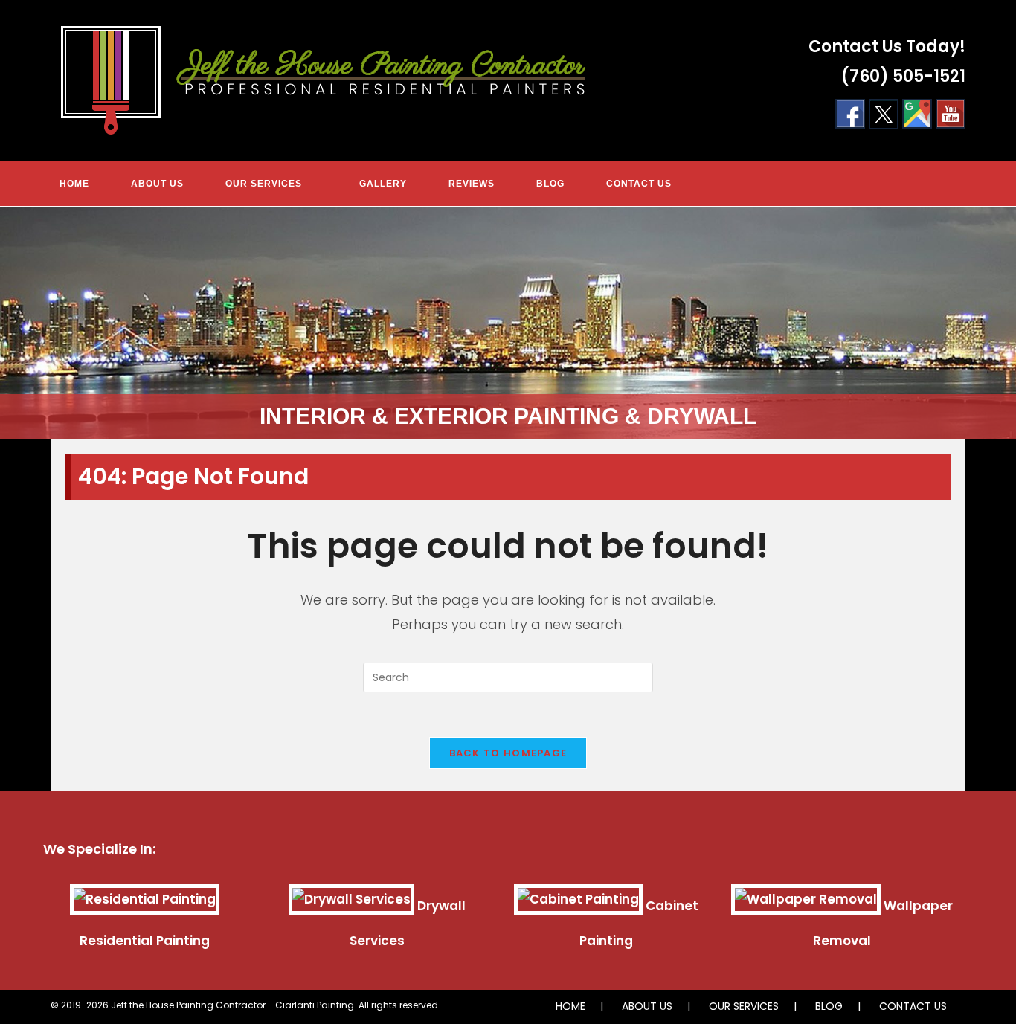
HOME (570, 1006)
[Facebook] (850, 113)
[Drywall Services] (351, 906)
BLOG (829, 1006)
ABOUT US (647, 1006)
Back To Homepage (508, 753)
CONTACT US (913, 1006)
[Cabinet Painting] (578, 906)
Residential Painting (145, 941)
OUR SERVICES (744, 1006)
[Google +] (917, 113)
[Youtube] (950, 113)
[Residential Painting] (144, 906)
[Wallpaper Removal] (806, 906)
